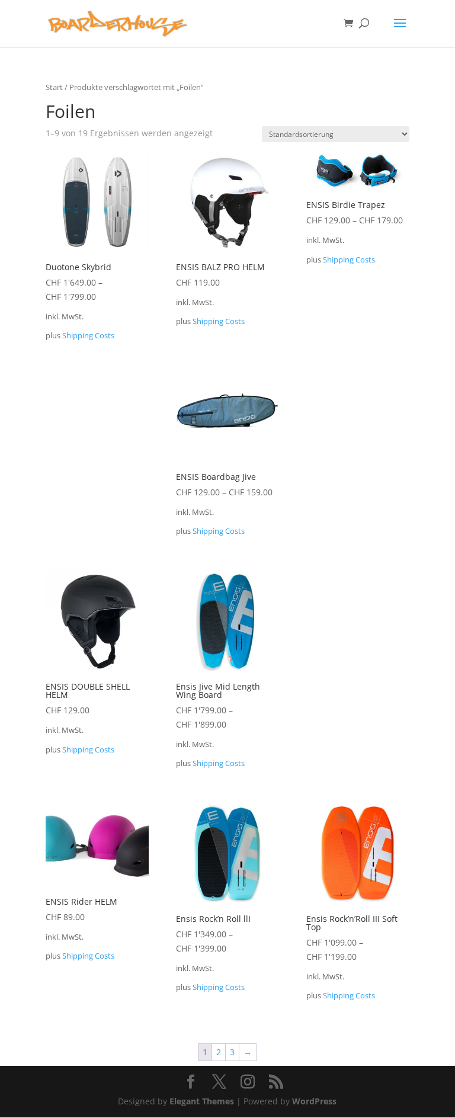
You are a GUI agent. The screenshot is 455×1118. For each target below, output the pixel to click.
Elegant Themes (201, 1101)
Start (54, 87)
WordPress (314, 1101)
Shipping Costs (88, 336)
